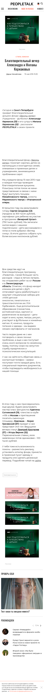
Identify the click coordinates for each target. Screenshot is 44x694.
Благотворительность (10, 475)
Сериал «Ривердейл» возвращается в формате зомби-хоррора (26, 632)
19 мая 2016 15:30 (31, 74)
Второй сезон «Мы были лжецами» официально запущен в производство (27, 653)
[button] (40, 625)
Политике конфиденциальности (20, 691)
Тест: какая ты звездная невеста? (15, 611)
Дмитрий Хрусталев (28, 429)
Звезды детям (27, 116)
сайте (38, 460)
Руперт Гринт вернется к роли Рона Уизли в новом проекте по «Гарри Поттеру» (26, 642)
